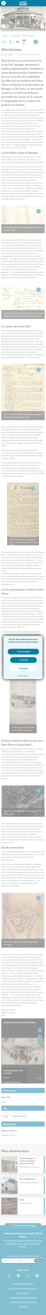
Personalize (23, 668)
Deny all (24, 660)
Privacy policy (23, 676)
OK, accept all (24, 652)
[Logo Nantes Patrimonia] (23, 3)
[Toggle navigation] (3, 3)
